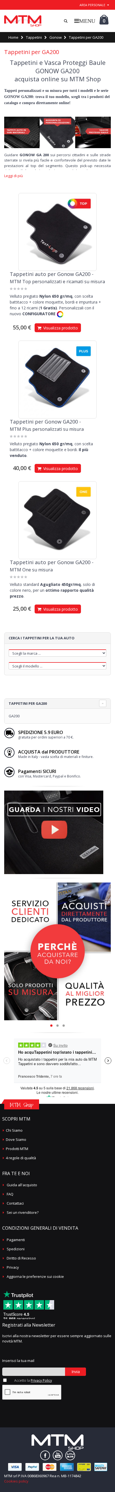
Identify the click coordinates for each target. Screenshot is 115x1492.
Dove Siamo (16, 1139)
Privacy (13, 1267)
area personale (92, 5)
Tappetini (34, 37)
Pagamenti (16, 1239)
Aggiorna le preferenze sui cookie (35, 1276)
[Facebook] (45, 1455)
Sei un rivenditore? (23, 1212)
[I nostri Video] (53, 792)
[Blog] (70, 1455)
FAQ (10, 1194)
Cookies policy (16, 1481)
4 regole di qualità (21, 1157)
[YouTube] (58, 1455)
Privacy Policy (41, 1380)
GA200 (14, 715)
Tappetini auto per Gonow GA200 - (52, 274)
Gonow (55, 37)
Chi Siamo (14, 1130)
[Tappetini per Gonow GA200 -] (57, 379)
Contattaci (15, 1203)
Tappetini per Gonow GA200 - (45, 421)
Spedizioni (16, 1248)
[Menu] (84, 21)
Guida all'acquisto (22, 1184)
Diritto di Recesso (21, 1258)
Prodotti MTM (17, 1148)
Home (13, 37)
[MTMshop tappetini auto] (22, 20)
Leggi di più (13, 176)
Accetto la (33, 1380)
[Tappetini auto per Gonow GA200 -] (57, 232)
